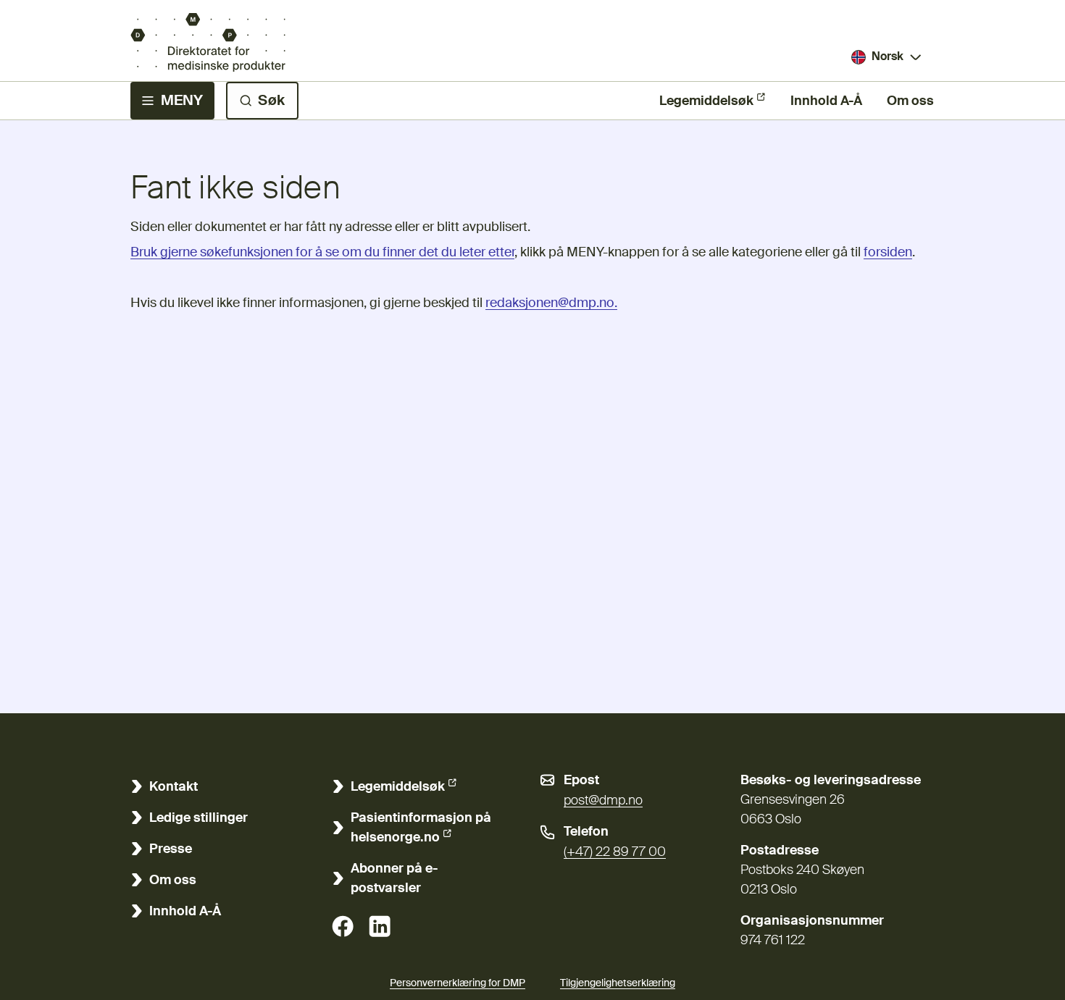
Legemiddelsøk (706, 101)
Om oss (910, 101)
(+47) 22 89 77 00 (615, 852)
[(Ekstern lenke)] (342, 926)
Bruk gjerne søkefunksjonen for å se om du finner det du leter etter (322, 252)
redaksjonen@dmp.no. (551, 303)
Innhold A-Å (826, 101)
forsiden (888, 252)
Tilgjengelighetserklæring (617, 983)
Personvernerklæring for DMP (457, 983)
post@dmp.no (603, 800)
